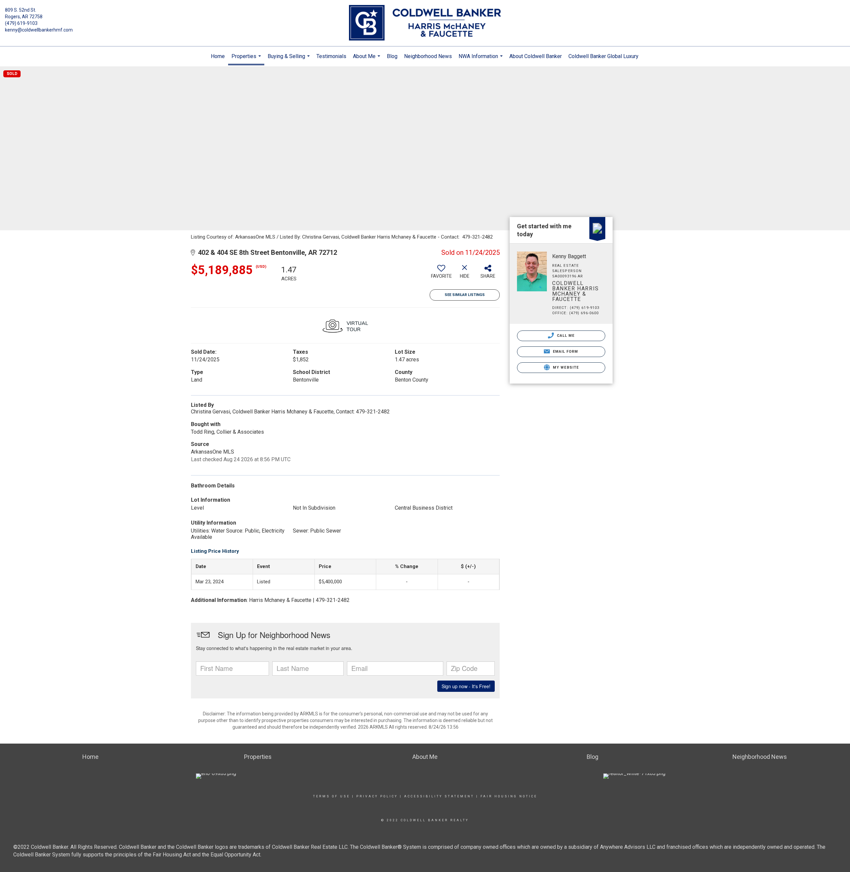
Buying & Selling (289, 59)
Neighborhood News (428, 56)
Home (218, 56)
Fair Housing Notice (508, 796)
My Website (565, 367)
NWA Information (481, 59)
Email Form (564, 351)
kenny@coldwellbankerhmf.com (39, 30)
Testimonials (331, 56)
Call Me (565, 335)
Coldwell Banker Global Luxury (603, 56)
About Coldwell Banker (535, 56)
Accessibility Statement (439, 796)
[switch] (441, 274)
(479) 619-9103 (21, 23)
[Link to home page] (424, 23)
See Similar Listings (465, 295)
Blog (392, 56)
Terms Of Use (331, 796)
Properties (247, 59)
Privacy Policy (377, 796)
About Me (367, 59)
